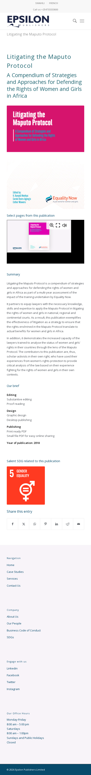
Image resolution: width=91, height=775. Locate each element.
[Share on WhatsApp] (34, 523)
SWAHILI (40, 3)
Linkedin (12, 668)
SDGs (10, 637)
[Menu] (82, 21)
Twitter (11, 682)
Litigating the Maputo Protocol (31, 34)
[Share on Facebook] (12, 523)
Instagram (13, 689)
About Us (12, 616)
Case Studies (15, 572)
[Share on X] (23, 523)
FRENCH (53, 3)
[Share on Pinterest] (45, 523)
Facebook (13, 675)
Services (12, 578)
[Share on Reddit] (67, 523)
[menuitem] (40, 3)
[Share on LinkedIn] (56, 523)
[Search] (73, 21)
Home (10, 565)
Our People (14, 623)
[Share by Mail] (78, 523)
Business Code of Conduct (24, 630)
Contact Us (14, 585)
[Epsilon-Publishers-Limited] (38, 21)
